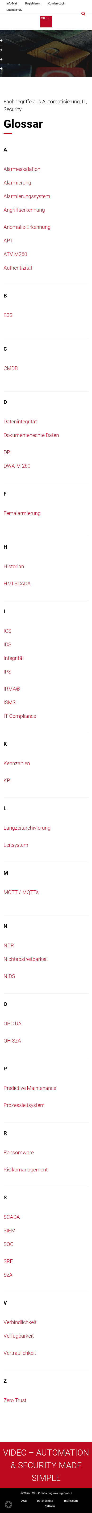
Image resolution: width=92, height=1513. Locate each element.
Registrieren (32, 3)
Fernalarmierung (22, 513)
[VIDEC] (46, 21)
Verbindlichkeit (20, 1322)
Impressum (70, 1500)
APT (8, 241)
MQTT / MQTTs (21, 892)
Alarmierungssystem (27, 196)
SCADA (12, 1217)
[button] (8, 1504)
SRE (8, 1261)
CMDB (11, 368)
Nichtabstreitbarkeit (26, 959)
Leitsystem (16, 845)
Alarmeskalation (22, 169)
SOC (8, 1244)
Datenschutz (14, 9)
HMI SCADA (17, 584)
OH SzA (12, 1041)
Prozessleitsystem (24, 1105)
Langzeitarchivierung (27, 828)
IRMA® (12, 689)
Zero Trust (15, 1400)
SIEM (10, 1231)
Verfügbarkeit (19, 1336)
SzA (8, 1275)
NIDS (9, 976)
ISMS (10, 702)
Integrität (14, 658)
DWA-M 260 (17, 466)
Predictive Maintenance (30, 1088)
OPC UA (12, 1024)
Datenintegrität (20, 422)
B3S (8, 315)
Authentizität (18, 268)
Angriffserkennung (24, 210)
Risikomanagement (26, 1170)
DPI (8, 452)
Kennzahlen (17, 763)
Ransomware (19, 1152)
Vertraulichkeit (20, 1353)
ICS (7, 631)
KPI (8, 780)
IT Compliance (20, 716)
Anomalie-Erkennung (27, 227)
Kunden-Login (57, 3)
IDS (7, 644)
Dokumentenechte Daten (31, 435)
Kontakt (50, 1506)
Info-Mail (11, 3)
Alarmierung (17, 183)
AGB (24, 1500)
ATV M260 (15, 254)
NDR (9, 945)
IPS (7, 672)
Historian (14, 566)
